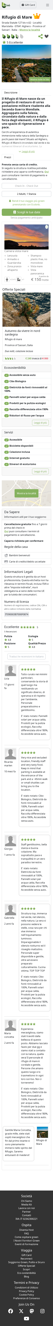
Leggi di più (28, 151)
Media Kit (26, 1204)
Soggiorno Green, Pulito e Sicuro (26, 1262)
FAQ (26, 1233)
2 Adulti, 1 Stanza (26, 194)
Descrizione (10, 92)
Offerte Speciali (26, 1265)
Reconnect (26, 1258)
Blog (26, 1276)
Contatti (26, 1215)
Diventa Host (26, 1230)
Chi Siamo (26, 1201)
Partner (26, 1211)
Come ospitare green (26, 1237)
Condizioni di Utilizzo (26, 1287)
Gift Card (29, 5)
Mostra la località (29, 29)
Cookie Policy (26, 1294)
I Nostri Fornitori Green (27, 1240)
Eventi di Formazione (26, 1244)
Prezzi (7, 157)
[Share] (41, 37)
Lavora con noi (26, 1208)
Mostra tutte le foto (39, 79)
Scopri (26, 1269)
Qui (46, 171)
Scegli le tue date (28, 212)
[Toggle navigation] (47, 5)
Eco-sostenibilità (26, 1273)
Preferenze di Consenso (26, 1298)
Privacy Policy (26, 1291)
